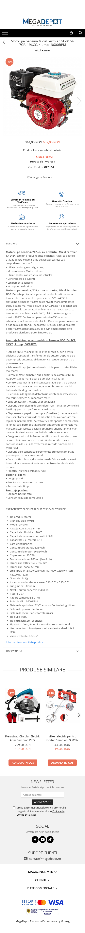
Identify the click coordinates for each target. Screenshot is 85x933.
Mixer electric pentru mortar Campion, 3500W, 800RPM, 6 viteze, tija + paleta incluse (62, 738)
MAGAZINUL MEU (41, 872)
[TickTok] (50, 839)
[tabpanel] (42, 96)
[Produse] (5, 34)
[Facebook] (35, 839)
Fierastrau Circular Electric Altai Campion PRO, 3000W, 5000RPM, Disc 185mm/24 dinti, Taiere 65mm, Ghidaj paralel (22, 738)
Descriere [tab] (11, 243)
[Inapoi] (3, 42)
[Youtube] (42, 839)
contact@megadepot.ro (44, 859)
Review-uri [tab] (14, 651)
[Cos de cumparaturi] (71, 33)
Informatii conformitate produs (24, 642)
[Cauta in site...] (80, 33)
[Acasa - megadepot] (42, 22)
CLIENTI (41, 880)
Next (79, 101)
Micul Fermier (43, 50)
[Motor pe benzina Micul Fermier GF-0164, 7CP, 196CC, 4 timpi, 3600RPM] (42, 96)
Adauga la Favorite (40, 177)
